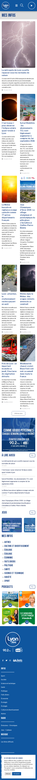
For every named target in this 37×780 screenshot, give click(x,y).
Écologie (8, 549)
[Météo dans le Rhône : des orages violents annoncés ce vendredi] (27, 278)
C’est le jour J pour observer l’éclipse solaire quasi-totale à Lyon (9, 128)
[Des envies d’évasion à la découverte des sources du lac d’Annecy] (10, 599)
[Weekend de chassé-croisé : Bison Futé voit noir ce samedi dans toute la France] (27, 347)
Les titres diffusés (7, 742)
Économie (8, 557)
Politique (8, 565)
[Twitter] (6, 660)
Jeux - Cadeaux (6, 730)
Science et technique (14, 573)
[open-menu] (16, 6)
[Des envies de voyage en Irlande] (26, 616)
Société (7, 577)
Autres (7, 542)
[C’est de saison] (10, 616)
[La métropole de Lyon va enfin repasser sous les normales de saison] (18, 44)
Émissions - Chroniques (9, 725)
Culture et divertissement (16, 546)
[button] (32, 525)
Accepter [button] (17, 774)
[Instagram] (10, 660)
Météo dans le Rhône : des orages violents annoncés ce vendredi (27, 299)
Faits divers (9, 561)
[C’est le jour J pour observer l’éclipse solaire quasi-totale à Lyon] (9, 107)
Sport (7, 581)
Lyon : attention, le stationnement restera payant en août (9, 299)
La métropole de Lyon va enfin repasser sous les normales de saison (15, 72)
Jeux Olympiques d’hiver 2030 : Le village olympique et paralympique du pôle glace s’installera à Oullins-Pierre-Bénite (16, 502)
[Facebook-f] (3, 660)
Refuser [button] (8, 774)
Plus (32, 455)
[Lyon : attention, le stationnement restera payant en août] (9, 278)
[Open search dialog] (22, 6)
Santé (7, 569)
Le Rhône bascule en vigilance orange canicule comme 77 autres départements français (9, 212)
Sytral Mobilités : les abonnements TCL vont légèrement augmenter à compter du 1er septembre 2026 (17, 481)
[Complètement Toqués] (26, 599)
